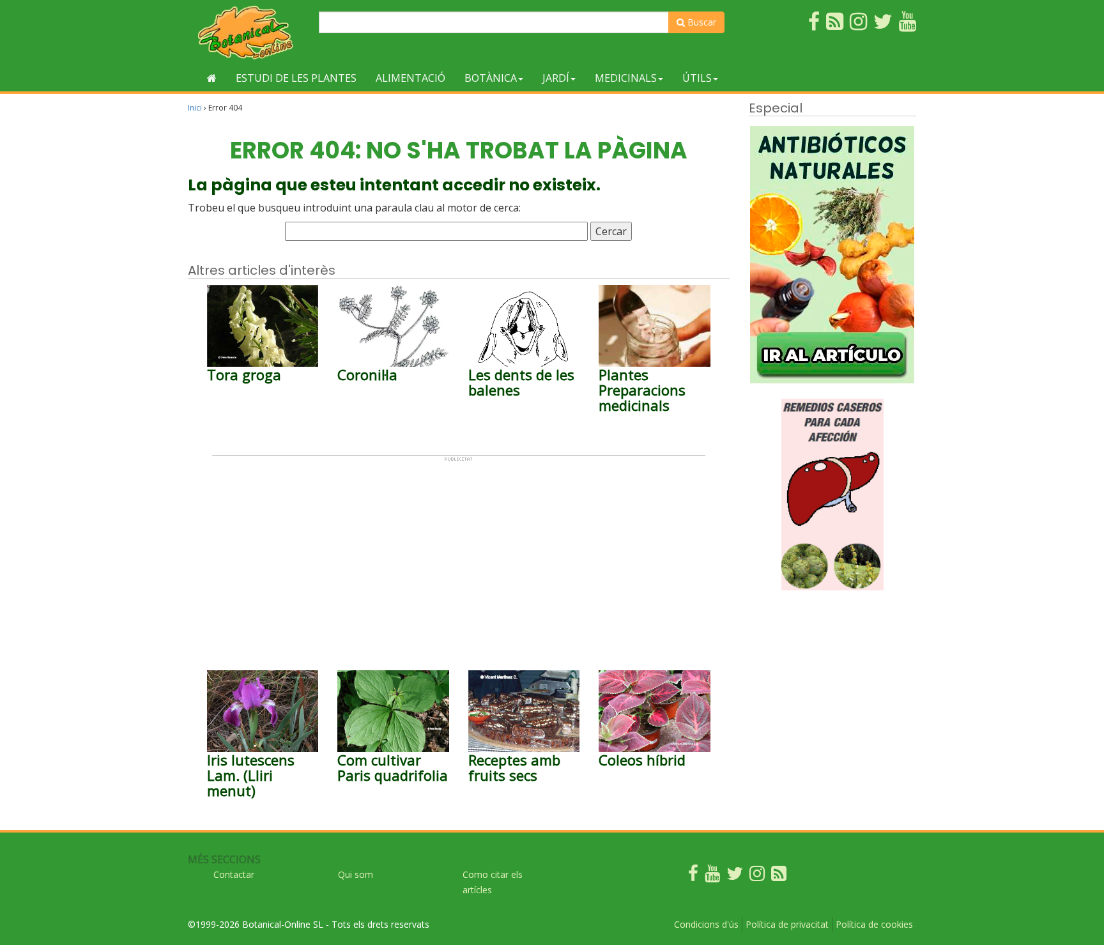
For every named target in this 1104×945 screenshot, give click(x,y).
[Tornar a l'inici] (211, 78)
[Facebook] (693, 876)
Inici (195, 107)
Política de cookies (874, 924)
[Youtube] (712, 876)
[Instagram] (757, 876)
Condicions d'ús (706, 924)
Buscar (700, 22)
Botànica (490, 78)
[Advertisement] (458, 551)
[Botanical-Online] (248, 32)
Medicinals (626, 78)
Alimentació (410, 78)
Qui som (355, 874)
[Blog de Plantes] (778, 876)
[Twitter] (734, 876)
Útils (697, 78)
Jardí (555, 78)
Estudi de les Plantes (296, 78)
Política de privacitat (787, 924)
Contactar (233, 874)
